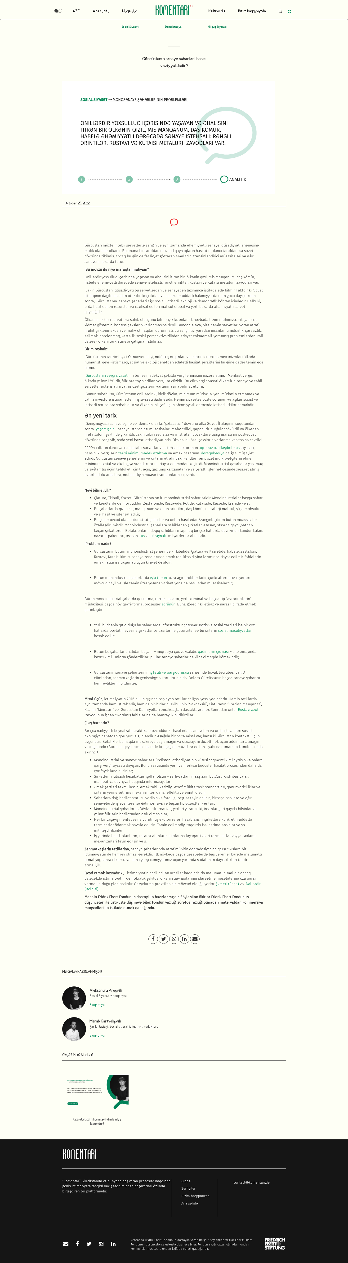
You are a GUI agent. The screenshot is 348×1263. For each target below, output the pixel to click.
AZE (76, 11)
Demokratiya (173, 27)
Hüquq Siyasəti (217, 27)
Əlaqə (186, 1181)
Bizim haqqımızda (252, 11)
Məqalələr (130, 11)
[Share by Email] (195, 939)
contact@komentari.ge (251, 1182)
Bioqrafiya (97, 1005)
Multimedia (216, 11)
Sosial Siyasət (129, 27)
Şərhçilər (188, 1188)
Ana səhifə (101, 11)
